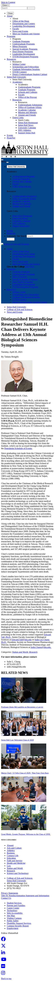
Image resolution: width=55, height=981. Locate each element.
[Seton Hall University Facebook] (4, 940)
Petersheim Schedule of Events (18, 448)
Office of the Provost (27, 97)
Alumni (10, 845)
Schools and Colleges (27, 92)
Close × (5, 5)
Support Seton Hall (26, 133)
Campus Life (12, 855)
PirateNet (11, 138)
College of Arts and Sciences (19, 309)
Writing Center (19, 64)
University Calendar (27, 128)
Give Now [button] (29, 266)
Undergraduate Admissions (30, 105)
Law (9, 866)
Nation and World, (20, 652)
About (9, 16)
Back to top (6, 978)
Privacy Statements (9, 893)
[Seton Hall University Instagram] (4, 974)
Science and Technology (18, 873)
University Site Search (17, 236)
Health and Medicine (16, 863)
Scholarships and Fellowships (25, 67)
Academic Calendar (27, 110)
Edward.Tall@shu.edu (22, 639)
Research (33, 652)
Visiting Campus (14, 918)
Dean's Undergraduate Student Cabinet (29, 74)
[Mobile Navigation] (7, 162)
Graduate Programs (21, 41)
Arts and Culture (14, 848)
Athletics (11, 850)
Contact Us (6, 898)
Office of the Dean (20, 21)
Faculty (15, 29)
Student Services (14, 903)
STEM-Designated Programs (25, 56)
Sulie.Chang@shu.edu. (41, 647)
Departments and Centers (23, 23)
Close (10, 13)
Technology (12, 910)
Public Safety (13, 921)
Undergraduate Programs (23, 44)
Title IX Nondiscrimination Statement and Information (25, 895)
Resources (11, 59)
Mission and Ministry (27, 112)
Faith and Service (14, 860)
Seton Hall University (16, 77)
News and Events (20, 31)
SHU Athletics (24, 130)
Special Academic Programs (24, 49)
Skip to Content (8, 2)
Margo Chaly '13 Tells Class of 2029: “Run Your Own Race (25, 773)
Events (10, 135)
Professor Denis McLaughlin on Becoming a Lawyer (22, 707)
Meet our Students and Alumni (26, 34)
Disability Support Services (19, 923)
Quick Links (18, 117)
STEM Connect (19, 72)
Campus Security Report (18, 926)
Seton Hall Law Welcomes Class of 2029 (17, 740)
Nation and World (15, 868)
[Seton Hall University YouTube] (4, 960)
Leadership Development (23, 26)
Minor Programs (19, 46)
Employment (12, 928)
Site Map (11, 915)
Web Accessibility (15, 913)
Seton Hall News (25, 125)
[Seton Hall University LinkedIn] (4, 953)
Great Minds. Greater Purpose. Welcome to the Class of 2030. (25, 834)
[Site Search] (2, 159)
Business (11, 853)
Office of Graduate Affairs (29, 107)
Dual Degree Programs (22, 51)
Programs (11, 36)
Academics (17, 82)
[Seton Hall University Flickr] (4, 967)
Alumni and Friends (27, 115)
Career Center (13, 908)
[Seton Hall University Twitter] (4, 946)
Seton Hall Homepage (28, 122)
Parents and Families (16, 905)
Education (11, 858)
